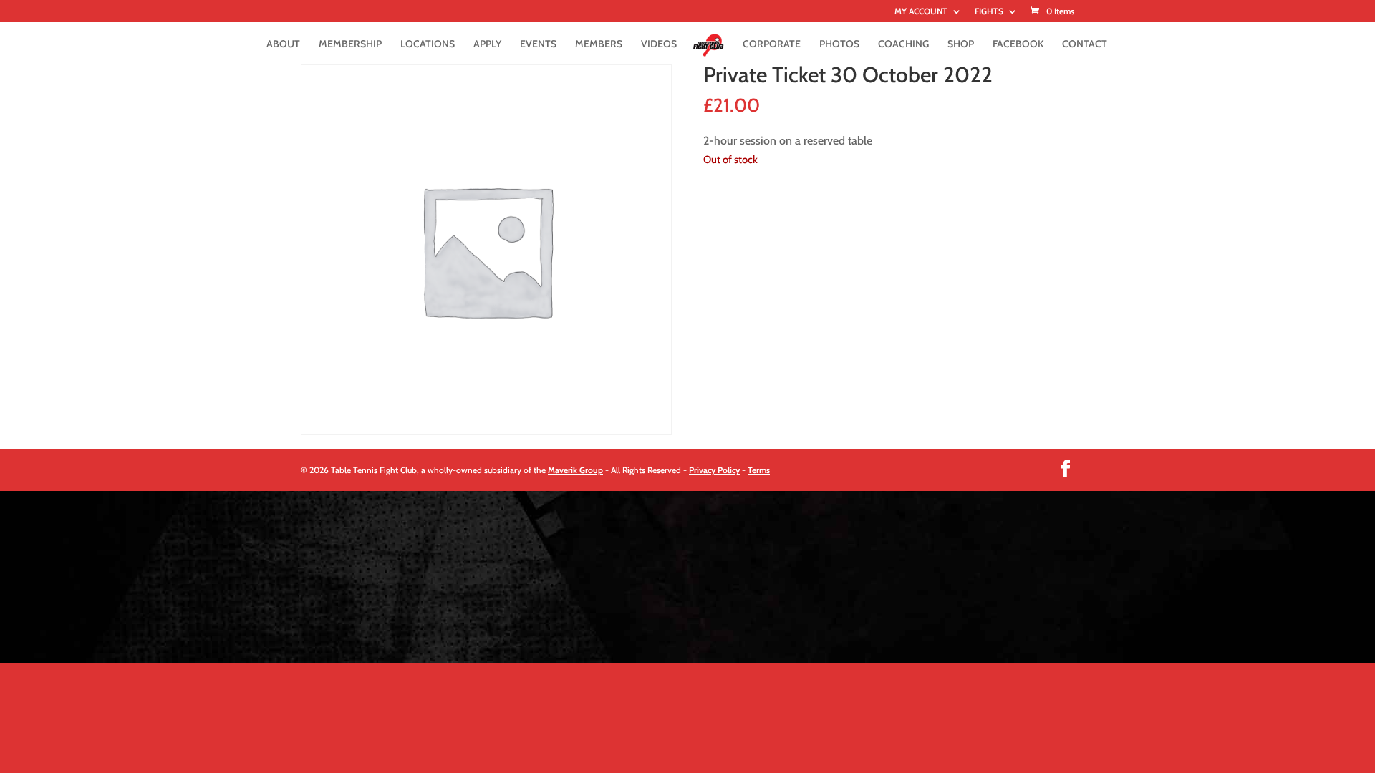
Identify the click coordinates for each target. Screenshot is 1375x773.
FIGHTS (989, 11)
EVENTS (538, 44)
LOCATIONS (427, 44)
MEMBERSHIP (350, 44)
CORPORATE (772, 44)
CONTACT (1084, 44)
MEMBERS (598, 44)
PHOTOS (839, 44)
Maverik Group (575, 470)
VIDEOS (659, 44)
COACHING (903, 44)
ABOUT (283, 44)
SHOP (960, 44)
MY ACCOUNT (920, 11)
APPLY (487, 44)
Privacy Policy (714, 470)
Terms (759, 470)
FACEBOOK (1018, 44)
